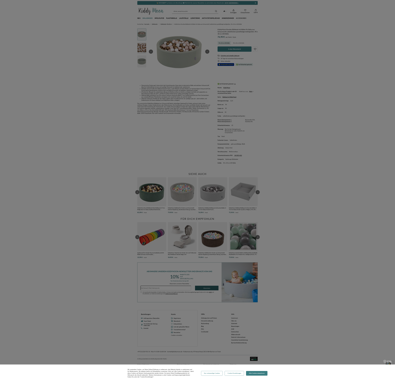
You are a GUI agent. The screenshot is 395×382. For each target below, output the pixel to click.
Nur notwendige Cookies (212, 373)
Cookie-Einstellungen (234, 373)
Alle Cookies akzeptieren (257, 373)
